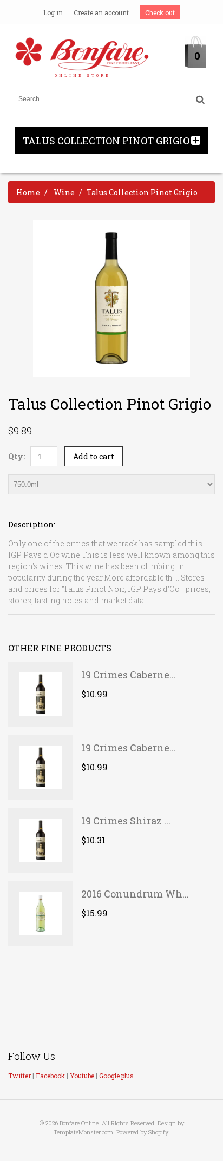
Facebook (50, 1075)
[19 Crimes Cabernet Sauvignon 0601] (40, 767)
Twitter (19, 1075)
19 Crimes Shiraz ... (125, 820)
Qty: (16, 456)
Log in (53, 12)
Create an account (101, 12)
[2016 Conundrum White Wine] (40, 913)
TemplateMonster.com (83, 1132)
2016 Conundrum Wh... (135, 893)
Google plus (116, 1075)
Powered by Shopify (142, 1132)
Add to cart (93, 456)
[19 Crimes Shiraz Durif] (40, 840)
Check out (160, 12)
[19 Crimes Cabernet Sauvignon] (40, 694)
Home (28, 192)
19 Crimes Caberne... (128, 674)
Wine (64, 192)
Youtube (82, 1075)
